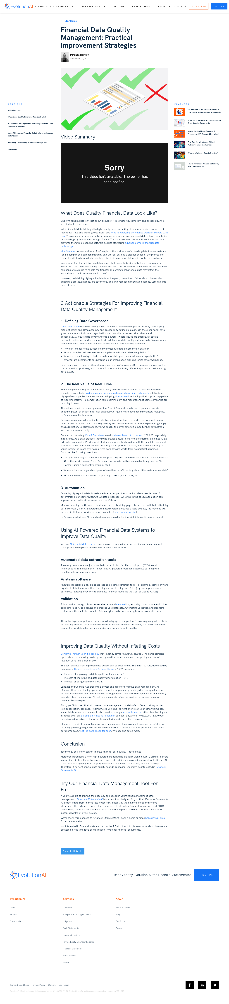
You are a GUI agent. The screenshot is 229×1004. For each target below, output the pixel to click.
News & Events (123, 907)
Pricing (119, 6)
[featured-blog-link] (179, 112)
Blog (118, 914)
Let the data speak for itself (95, 730)
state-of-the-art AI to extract (127, 435)
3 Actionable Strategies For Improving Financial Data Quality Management (30, 125)
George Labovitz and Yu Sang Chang (94, 669)
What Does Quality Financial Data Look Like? (27, 117)
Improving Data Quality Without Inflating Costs (27, 142)
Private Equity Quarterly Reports (78, 941)
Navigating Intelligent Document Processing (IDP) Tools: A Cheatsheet (203, 132)
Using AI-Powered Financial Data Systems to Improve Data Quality (30, 134)
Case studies (141, 6)
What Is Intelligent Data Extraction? (203, 153)
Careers (52, 984)
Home (13, 907)
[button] (54, 6)
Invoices (67, 962)
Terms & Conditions (19, 984)
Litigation (67, 921)
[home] (19, 6)
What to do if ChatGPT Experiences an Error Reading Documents (204, 121)
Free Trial (219, 6)
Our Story (120, 921)
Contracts (67, 907)
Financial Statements (73, 948)
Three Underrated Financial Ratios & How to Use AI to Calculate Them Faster (205, 110)
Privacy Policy (38, 984)
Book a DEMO (199, 6)
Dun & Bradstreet (95, 435)
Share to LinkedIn (72, 851)
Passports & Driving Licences (77, 914)
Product (13, 914)
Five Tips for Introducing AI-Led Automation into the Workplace (201, 143)
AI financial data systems (83, 544)
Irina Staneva (68, 251)
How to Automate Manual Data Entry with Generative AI (203, 165)
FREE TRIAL (206, 875)
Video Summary (14, 110)
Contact (119, 928)
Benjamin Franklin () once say (80, 653)
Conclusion (12, 149)
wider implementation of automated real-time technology (117, 393)
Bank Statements (71, 928)
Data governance (70, 326)
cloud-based (122, 396)
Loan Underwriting (71, 935)
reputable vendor (131, 712)
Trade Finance (69, 955)
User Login (64, 984)
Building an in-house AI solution (98, 715)
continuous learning (125, 512)
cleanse (120, 604)
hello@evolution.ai (155, 818)
